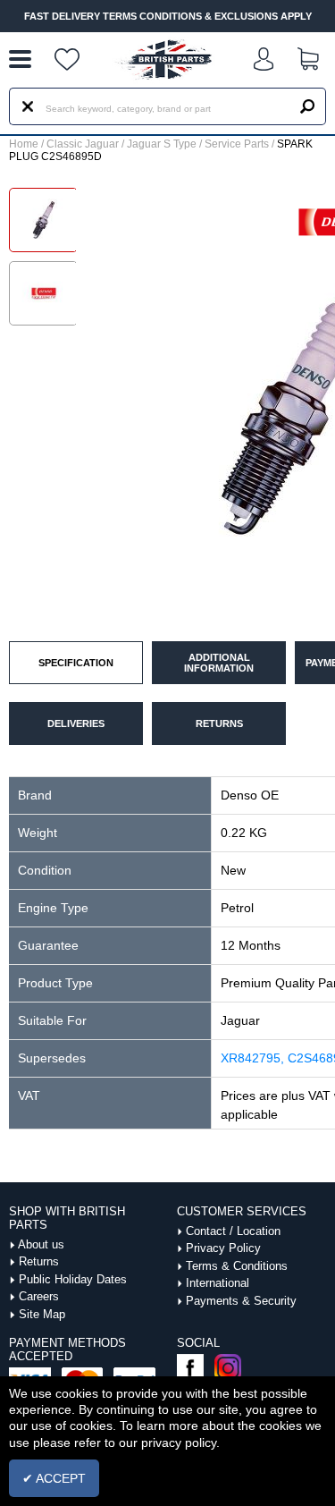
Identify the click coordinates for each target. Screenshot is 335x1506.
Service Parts (237, 144)
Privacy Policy (223, 1248)
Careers (39, 1296)
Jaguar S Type (162, 144)
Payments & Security (241, 1300)
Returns (39, 1261)
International (217, 1283)
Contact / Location (233, 1231)
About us (41, 1244)
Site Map (42, 1314)
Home (23, 144)
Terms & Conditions (237, 1266)
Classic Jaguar (82, 144)
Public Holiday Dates (73, 1279)
